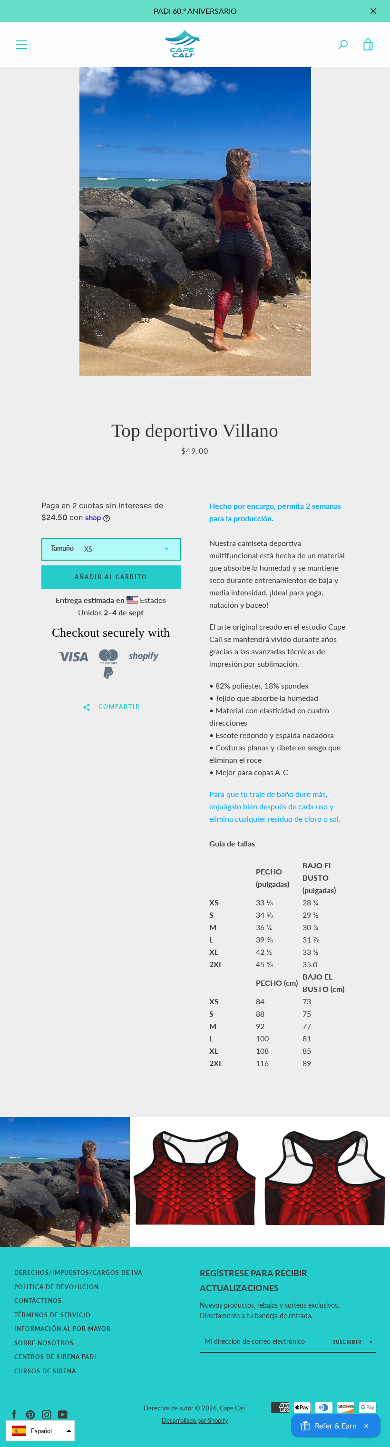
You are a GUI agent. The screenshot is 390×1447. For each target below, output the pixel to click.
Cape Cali (232, 1408)
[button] (40, 1430)
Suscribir (348, 1342)
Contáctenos (38, 1300)
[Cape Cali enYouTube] (63, 1413)
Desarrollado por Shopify (195, 1420)
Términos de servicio (52, 1315)
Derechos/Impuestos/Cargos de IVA (78, 1272)
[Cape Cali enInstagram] (46, 1413)
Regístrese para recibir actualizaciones (253, 1280)
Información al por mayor (62, 1328)
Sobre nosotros (44, 1343)
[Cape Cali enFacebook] (14, 1413)
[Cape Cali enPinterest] (30, 1413)
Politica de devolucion (56, 1287)
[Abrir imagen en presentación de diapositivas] (195, 221)
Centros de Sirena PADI (55, 1356)
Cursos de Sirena (45, 1371)
